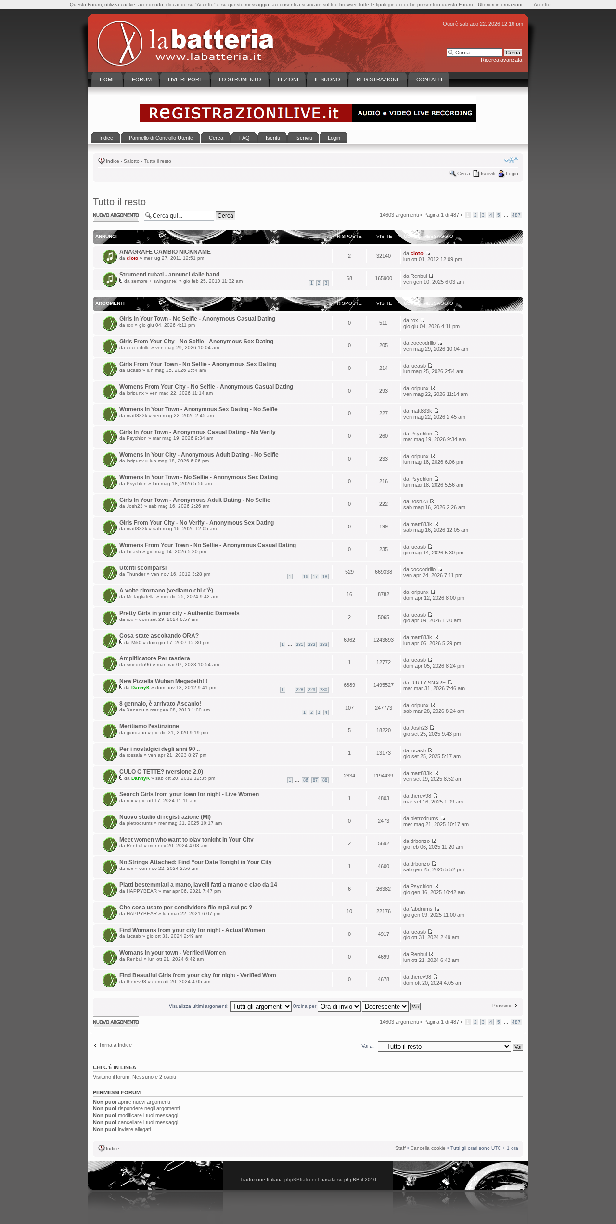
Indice (112, 161)
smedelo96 (139, 664)
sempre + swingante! (154, 281)
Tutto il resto (157, 161)
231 (299, 644)
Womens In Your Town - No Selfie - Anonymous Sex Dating (198, 477)
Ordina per (305, 1006)
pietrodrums (140, 823)
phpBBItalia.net (301, 1179)
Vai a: (367, 1046)
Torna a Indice (115, 1045)
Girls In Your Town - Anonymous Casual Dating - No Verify (197, 432)
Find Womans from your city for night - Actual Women (192, 930)
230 (323, 689)
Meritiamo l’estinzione (149, 726)
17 (315, 576)
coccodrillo (138, 347)
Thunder (136, 574)
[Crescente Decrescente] (392, 1006)
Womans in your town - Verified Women (172, 952)
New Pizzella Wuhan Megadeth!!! (163, 681)
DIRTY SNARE (428, 682)
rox (130, 325)
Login (512, 173)
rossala (134, 755)
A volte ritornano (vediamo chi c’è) (166, 590)
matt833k (137, 415)
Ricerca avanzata (501, 60)
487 (516, 215)
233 (323, 644)
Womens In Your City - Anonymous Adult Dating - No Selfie (199, 454)
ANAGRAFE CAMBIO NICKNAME (165, 252)
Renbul (419, 276)
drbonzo (420, 841)
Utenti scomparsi (143, 568)
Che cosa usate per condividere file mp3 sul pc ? (185, 907)
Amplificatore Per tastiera (154, 658)
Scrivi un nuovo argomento (111, 215)
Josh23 (135, 506)
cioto (132, 258)
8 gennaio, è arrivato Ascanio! (160, 703)
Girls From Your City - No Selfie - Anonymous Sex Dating (196, 341)
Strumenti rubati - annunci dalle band (169, 274)
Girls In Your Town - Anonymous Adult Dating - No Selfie (194, 500)
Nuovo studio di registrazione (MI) (165, 817)
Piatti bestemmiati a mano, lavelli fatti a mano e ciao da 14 (198, 885)
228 (299, 689)
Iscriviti (488, 173)
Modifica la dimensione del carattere (511, 160)
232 (311, 644)
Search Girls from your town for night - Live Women (189, 794)
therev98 (421, 796)
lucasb (134, 370)
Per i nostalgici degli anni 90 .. (159, 749)
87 (315, 780)
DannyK (140, 687)
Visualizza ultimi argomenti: (199, 1006)
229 (311, 689)
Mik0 (136, 642)
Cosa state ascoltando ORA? (159, 635)
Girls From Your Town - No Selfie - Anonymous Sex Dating (197, 364)
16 (305, 576)
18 (324, 576)
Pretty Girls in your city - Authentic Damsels (179, 613)
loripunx (135, 392)
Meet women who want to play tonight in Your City (186, 839)
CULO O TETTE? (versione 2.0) (161, 771)
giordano (136, 732)
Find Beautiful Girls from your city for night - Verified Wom (197, 975)
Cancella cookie (428, 1148)
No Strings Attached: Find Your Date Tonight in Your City (195, 862)
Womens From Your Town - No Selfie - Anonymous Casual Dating (207, 545)
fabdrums (422, 909)
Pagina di (441, 215)
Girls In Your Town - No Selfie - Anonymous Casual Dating (197, 319)
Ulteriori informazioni (500, 4)
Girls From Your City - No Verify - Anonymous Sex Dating (196, 522)
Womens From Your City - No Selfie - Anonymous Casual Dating (206, 386)
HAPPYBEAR (142, 891)
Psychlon (137, 438)
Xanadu (135, 709)
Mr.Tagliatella (141, 596)
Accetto (542, 4)
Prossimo (502, 1005)
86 (305, 780)
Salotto (132, 161)
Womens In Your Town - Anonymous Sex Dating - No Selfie (198, 409)
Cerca (463, 173)
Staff (400, 1148)
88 (324, 780)
